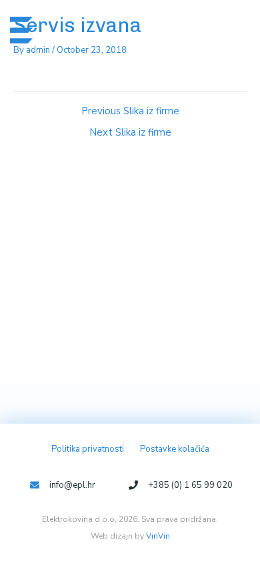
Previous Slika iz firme (130, 111)
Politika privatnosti (87, 449)
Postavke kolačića (174, 449)
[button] (227, 29)
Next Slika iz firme (130, 133)
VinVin (158, 536)
